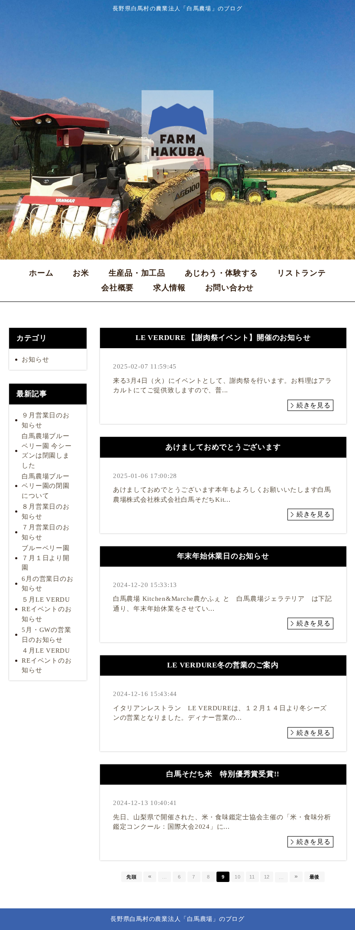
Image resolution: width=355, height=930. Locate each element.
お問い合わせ (229, 287)
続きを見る (314, 405)
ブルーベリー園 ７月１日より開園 (49, 558)
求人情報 (169, 287)
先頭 (131, 876)
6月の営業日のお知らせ (47, 583)
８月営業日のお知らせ (45, 511)
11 (252, 876)
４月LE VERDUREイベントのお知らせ (46, 660)
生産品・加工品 (137, 273)
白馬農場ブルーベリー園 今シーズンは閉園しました (46, 451)
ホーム (41, 273)
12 (267, 876)
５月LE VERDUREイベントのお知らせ (46, 609)
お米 (81, 273)
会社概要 (117, 287)
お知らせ (35, 359)
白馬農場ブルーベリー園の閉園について (45, 486)
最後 (315, 876)
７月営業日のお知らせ (45, 532)
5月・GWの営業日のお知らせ (46, 634)
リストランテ (301, 273)
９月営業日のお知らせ (45, 420)
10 (238, 876)
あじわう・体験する (221, 273)
